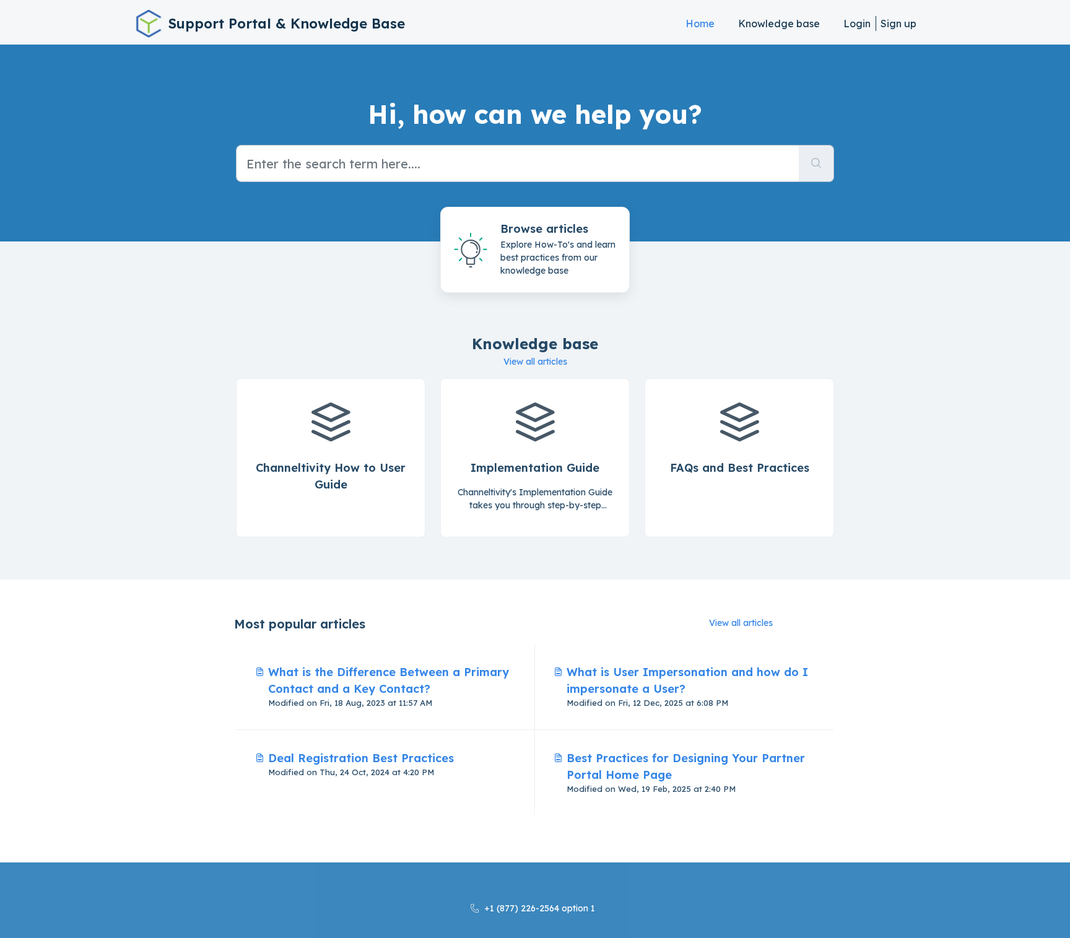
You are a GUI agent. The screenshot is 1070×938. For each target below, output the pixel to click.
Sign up (898, 23)
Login (857, 23)
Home (700, 23)
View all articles (535, 361)
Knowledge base (779, 23)
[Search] (816, 163)
